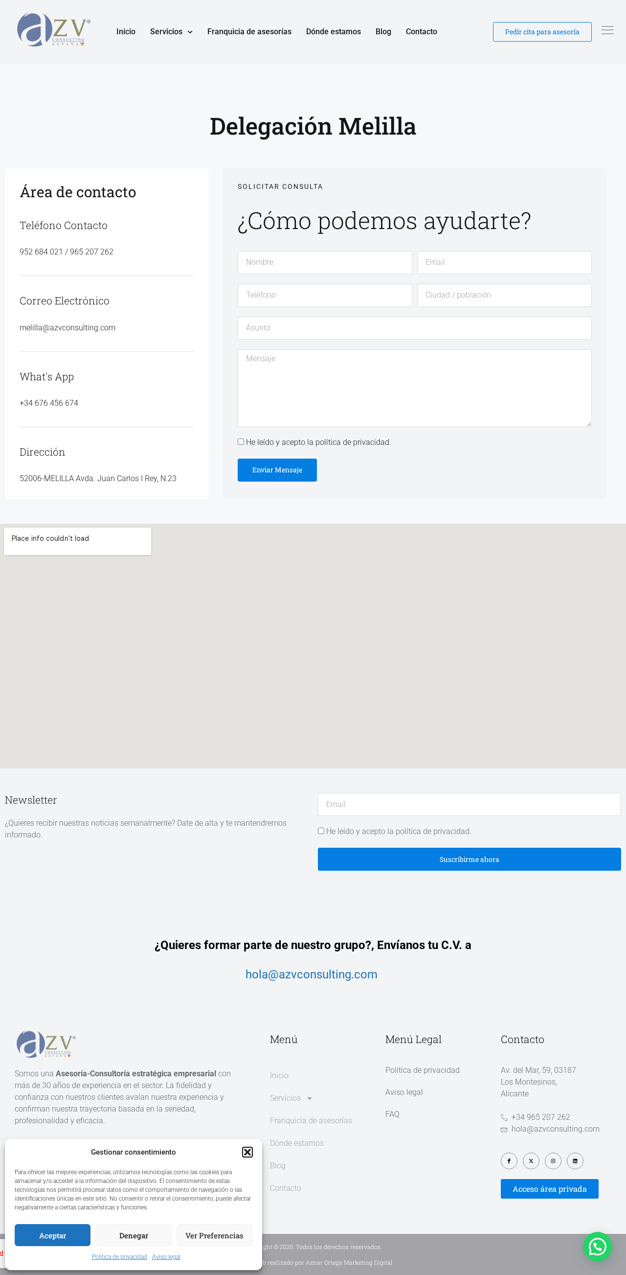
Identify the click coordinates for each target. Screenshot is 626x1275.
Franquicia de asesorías (249, 31)
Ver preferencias (214, 1235)
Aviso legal (166, 1256)
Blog (383, 31)
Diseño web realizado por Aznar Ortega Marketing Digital (313, 1262)
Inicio (125, 31)
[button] (247, 1152)
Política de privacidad (119, 1256)
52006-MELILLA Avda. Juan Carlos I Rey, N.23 (98, 478)
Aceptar (52, 1235)
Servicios (166, 31)
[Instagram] (553, 1161)
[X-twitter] (531, 1161)
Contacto (421, 31)
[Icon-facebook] (509, 1161)
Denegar (133, 1235)
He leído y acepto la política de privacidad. (318, 442)
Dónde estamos (333, 31)
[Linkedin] (575, 1161)
